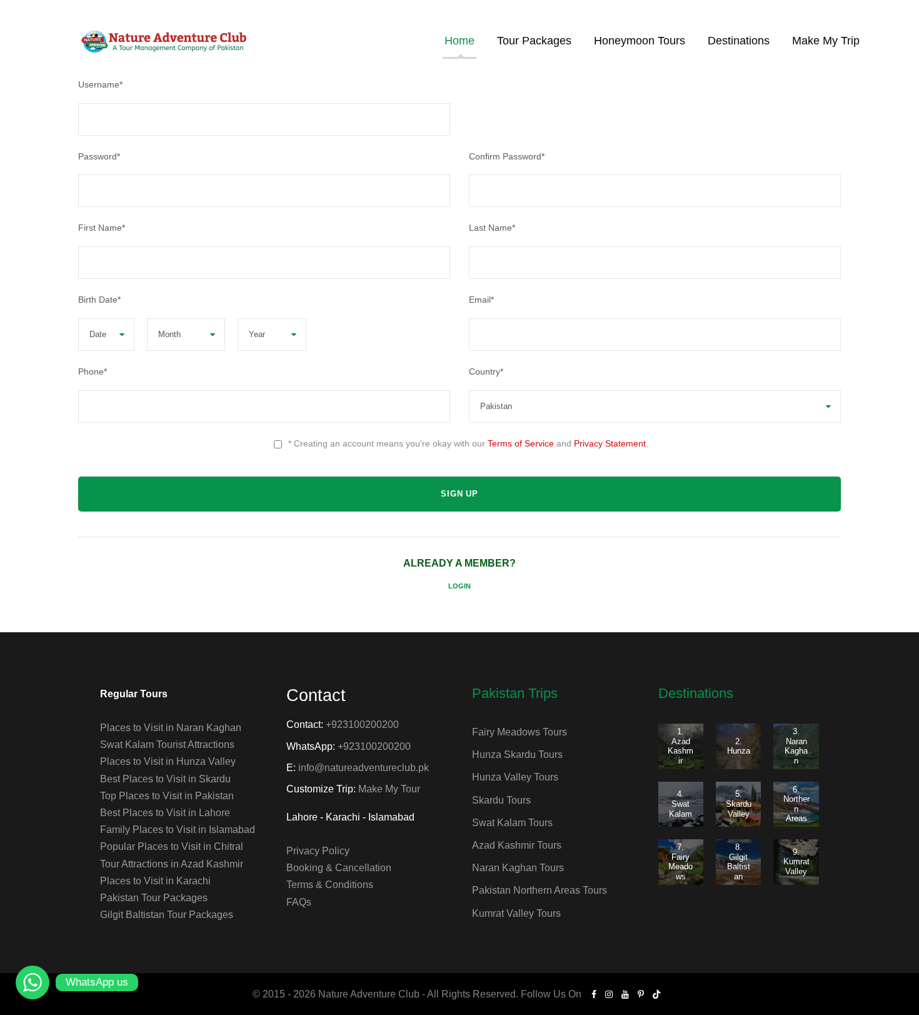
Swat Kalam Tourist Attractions (167, 744)
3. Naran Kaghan (796, 746)
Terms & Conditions (329, 884)
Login (459, 586)
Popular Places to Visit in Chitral (171, 846)
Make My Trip (826, 40)
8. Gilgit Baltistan (738, 861)
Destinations (739, 40)
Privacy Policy (317, 851)
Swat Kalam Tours (512, 822)
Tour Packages (534, 40)
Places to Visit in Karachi (155, 881)
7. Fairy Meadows (680, 861)
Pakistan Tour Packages (154, 897)
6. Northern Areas (796, 804)
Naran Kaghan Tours (518, 867)
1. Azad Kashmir (680, 746)
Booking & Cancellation (338, 867)
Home (459, 40)
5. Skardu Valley (738, 803)
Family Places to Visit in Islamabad (177, 829)
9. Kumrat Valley (796, 861)
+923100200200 (362, 724)
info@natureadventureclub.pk (363, 767)
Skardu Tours (501, 800)
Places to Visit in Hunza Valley (168, 761)
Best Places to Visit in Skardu (165, 779)
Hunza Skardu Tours (517, 754)
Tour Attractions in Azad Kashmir (171, 864)
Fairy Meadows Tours (519, 732)
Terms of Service (521, 443)
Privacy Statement (610, 443)
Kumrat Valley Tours (516, 913)
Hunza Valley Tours (515, 777)
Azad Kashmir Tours (516, 845)
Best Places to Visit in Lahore (165, 812)
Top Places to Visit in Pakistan (167, 795)
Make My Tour (389, 789)
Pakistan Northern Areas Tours (539, 890)
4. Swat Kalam (680, 803)
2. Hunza (738, 746)
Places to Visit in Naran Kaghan (170, 727)
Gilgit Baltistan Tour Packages (166, 914)
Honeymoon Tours (639, 40)
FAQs (298, 902)
